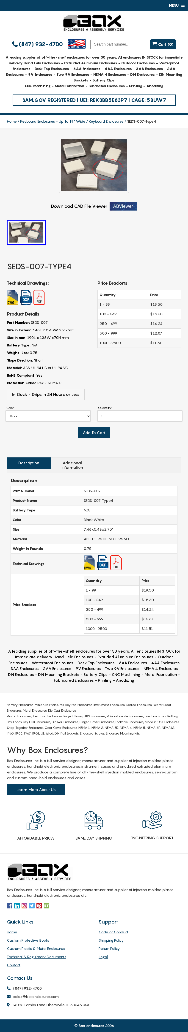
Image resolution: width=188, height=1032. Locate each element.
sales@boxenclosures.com (36, 996)
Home (12, 121)
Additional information (72, 465)
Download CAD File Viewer (79, 206)
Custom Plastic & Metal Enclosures (36, 948)
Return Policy (109, 948)
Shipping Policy (111, 940)
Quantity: (105, 408)
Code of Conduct (113, 932)
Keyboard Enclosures (106, 121)
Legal (103, 956)
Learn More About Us (36, 789)
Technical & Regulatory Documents (36, 956)
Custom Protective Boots (28, 940)
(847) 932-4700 (40, 44)
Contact (13, 965)
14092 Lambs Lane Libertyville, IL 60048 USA (50, 1004)
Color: (10, 408)
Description (28, 463)
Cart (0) (165, 44)
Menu (174, 5)
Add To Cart (94, 432)
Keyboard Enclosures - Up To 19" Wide (52, 121)
